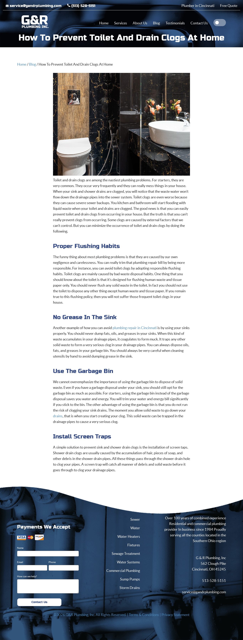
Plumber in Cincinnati (197, 6)
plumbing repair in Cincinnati (135, 328)
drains (58, 416)
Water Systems (128, 562)
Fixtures (133, 545)
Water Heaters (128, 536)
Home (21, 64)
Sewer (135, 519)
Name (20, 547)
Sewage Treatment (126, 554)
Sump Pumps (130, 579)
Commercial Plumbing (123, 571)
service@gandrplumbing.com (204, 592)
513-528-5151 (214, 581)
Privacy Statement (175, 615)
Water (135, 528)
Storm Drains (130, 588)
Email (20, 562)
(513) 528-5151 (82, 6)
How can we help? (27, 576)
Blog (32, 64)
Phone (52, 562)
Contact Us (39, 602)
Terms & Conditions (144, 615)
